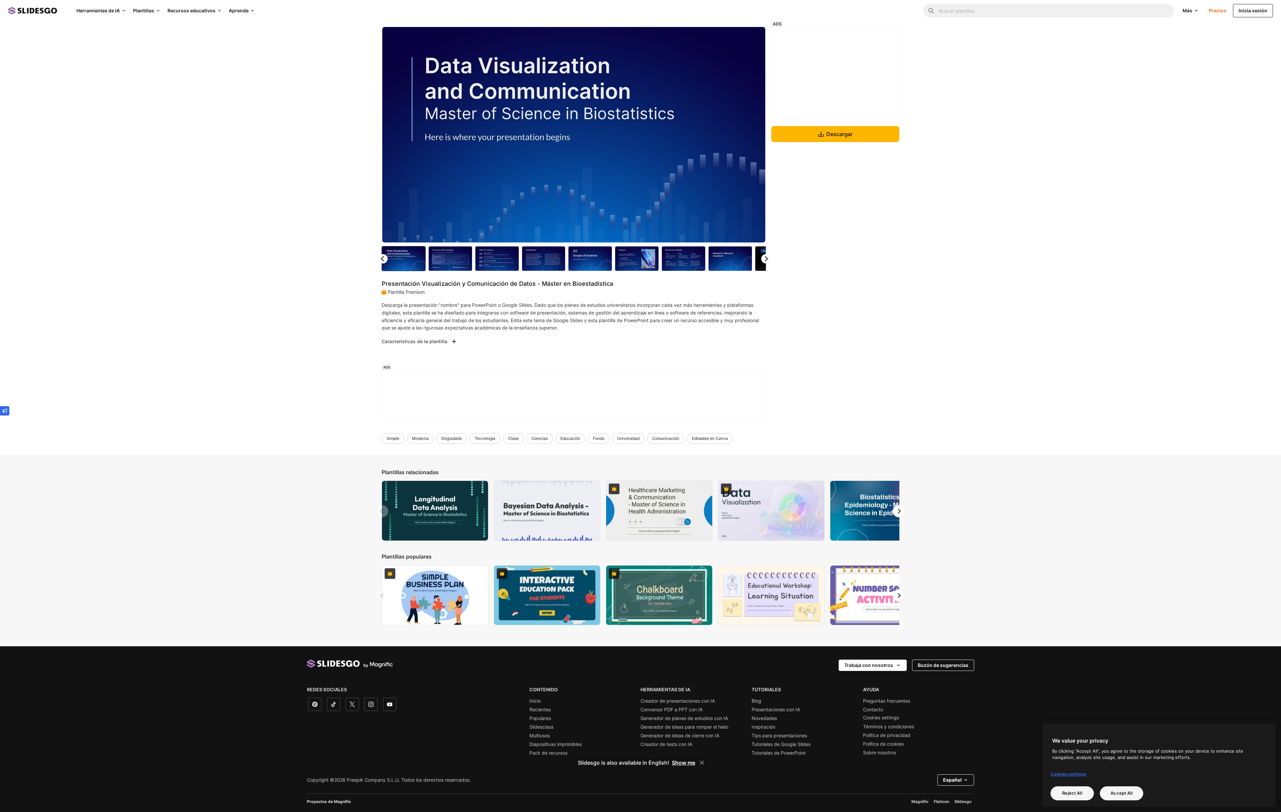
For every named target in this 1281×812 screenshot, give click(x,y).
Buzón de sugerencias (943, 665)
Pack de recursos (548, 753)
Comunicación (665, 438)
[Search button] (931, 10)
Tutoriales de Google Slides (781, 744)
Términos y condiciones (888, 726)
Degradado (451, 438)
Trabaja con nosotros (868, 665)
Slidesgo (962, 801)
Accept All (1121, 792)
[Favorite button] (737, 37)
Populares (540, 718)
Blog (756, 701)
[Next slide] (756, 135)
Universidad (628, 438)
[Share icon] (754, 37)
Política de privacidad (886, 735)
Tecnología (485, 438)
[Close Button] (702, 762)
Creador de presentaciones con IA (677, 701)
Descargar (839, 134)
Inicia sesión (1253, 10)
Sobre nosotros (879, 752)
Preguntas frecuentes (886, 701)
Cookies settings (881, 717)
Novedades (764, 718)
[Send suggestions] (4, 411)
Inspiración (763, 727)
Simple (393, 438)
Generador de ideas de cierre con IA (679, 735)
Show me (683, 763)
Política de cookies (883, 744)
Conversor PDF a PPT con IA (671, 709)
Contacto (873, 709)
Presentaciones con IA (776, 709)
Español (952, 780)
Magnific (919, 801)
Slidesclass (541, 727)
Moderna (420, 438)
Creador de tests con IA (666, 744)
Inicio (535, 701)
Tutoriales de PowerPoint (779, 753)
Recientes (540, 709)
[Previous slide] (382, 511)
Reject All (1072, 792)
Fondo (598, 438)
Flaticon (941, 801)
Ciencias (539, 438)
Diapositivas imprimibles (555, 744)
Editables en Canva (710, 438)
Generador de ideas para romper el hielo (684, 727)
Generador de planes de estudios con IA (684, 718)
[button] (766, 258)
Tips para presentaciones (779, 735)
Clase (513, 438)
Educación (570, 438)
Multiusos (539, 735)
